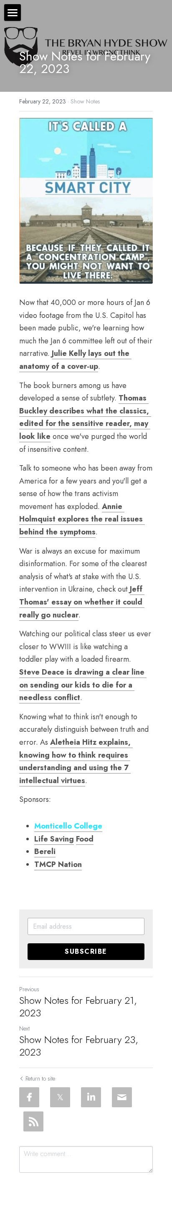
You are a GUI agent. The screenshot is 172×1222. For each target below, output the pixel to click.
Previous (29, 989)
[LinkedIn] (91, 1097)
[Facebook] (29, 1097)
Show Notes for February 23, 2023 (78, 1045)
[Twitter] (60, 1097)
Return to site (40, 1078)
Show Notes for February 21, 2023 (78, 1006)
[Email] (122, 1097)
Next (24, 1028)
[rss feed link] (33, 1121)
